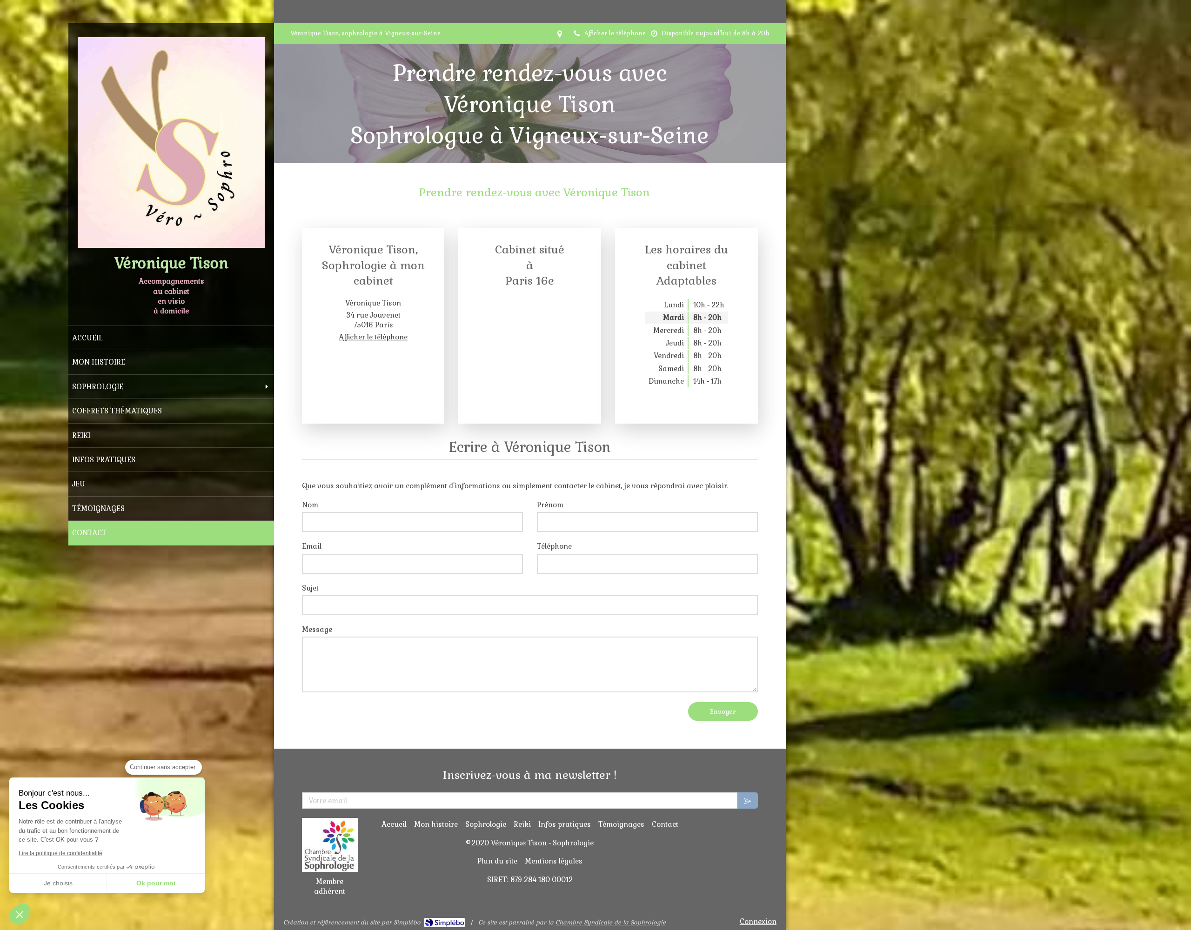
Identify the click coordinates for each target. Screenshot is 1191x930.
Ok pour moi (155, 883)
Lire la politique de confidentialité (60, 853)
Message (317, 629)
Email (311, 546)
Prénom (550, 504)
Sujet (310, 588)
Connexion (758, 921)
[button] (19, 914)
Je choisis (58, 883)
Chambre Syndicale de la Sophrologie (610, 922)
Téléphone (554, 546)
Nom (310, 504)
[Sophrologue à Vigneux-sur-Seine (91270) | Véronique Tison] (171, 142)
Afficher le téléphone (615, 33)
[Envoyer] (747, 800)
